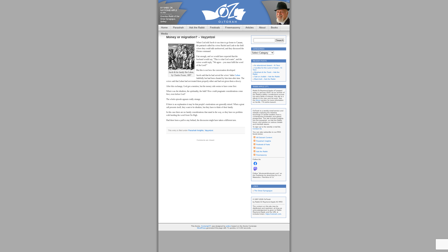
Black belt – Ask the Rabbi (264, 79)
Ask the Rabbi (197, 27)
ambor (228, 226)
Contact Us (257, 129)
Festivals (215, 27)
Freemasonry (232, 27)
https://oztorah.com (273, 214)
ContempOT (206, 226)
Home (164, 27)
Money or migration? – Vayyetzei (190, 37)
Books (274, 27)
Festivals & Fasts (263, 144)
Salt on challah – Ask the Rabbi (267, 77)
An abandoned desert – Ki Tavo (267, 65)
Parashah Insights (196, 130)
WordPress (201, 228)
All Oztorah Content (264, 137)
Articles (250, 27)
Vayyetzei (209, 130)
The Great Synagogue (263, 191)
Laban (237, 75)
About (262, 27)
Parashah (178, 27)
